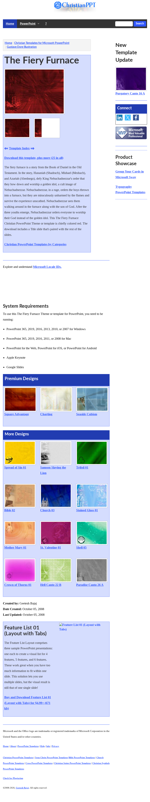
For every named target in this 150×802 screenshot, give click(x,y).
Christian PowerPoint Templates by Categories (35, 244)
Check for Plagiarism (13, 778)
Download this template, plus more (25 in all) (33, 158)
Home (10, 23)
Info (48, 746)
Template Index (19, 148)
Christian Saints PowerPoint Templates (72, 763)
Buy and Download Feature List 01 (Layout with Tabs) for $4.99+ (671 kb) (27, 703)
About (13, 746)
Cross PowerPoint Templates (39, 763)
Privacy (55, 746)
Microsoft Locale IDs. (47, 266)
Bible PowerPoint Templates (82, 757)
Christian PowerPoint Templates (18, 757)
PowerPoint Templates (28, 746)
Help (42, 746)
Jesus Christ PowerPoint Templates (51, 757)
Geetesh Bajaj (22, 788)
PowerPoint (28, 23)
